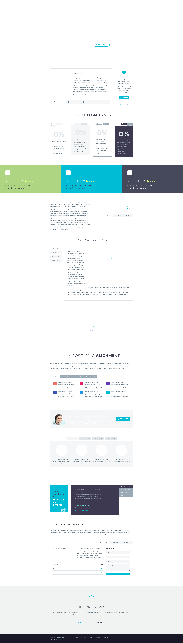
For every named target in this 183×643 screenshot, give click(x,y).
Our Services (98, 3)
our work (107, 3)
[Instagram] (132, 637)
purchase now (81, 45)
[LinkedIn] (131, 637)
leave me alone (101, 622)
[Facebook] (129, 637)
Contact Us (126, 3)
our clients (116, 3)
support (123, 419)
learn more (124, 97)
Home (81, 3)
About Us (88, 3)
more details (102, 45)
